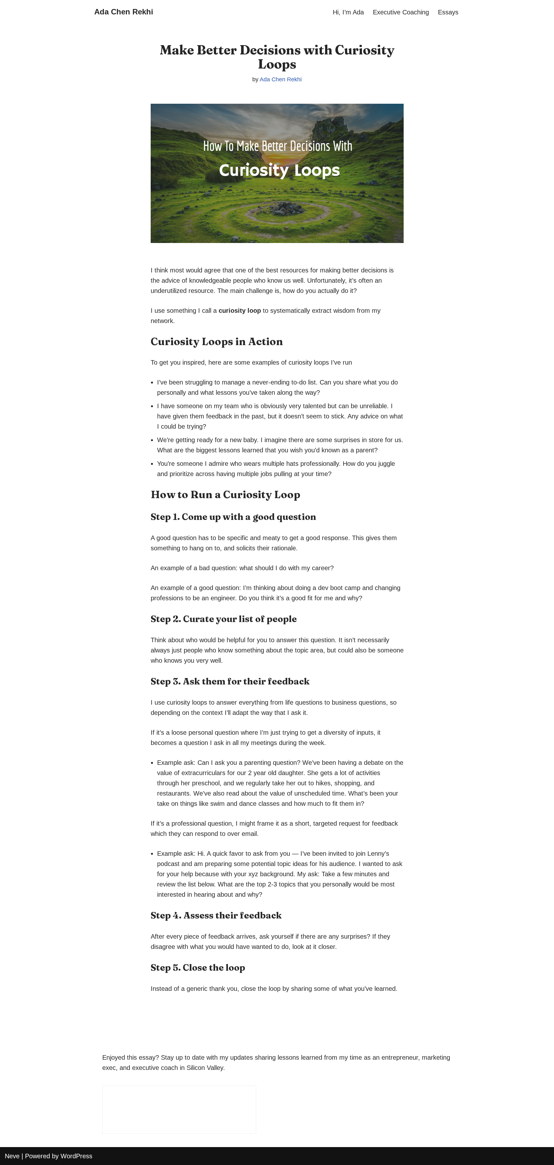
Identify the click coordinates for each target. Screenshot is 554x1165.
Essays (448, 12)
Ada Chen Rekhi (281, 79)
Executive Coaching (401, 12)
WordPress (76, 1156)
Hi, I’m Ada (348, 12)
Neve (12, 1156)
